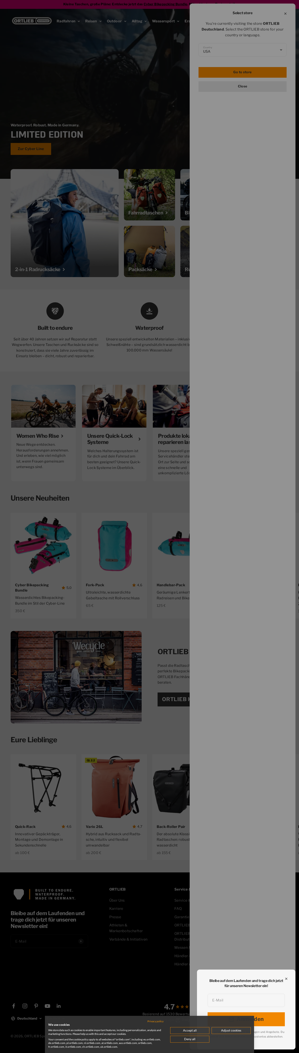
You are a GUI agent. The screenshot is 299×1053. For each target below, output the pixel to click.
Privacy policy (155, 1021)
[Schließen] (286, 979)
